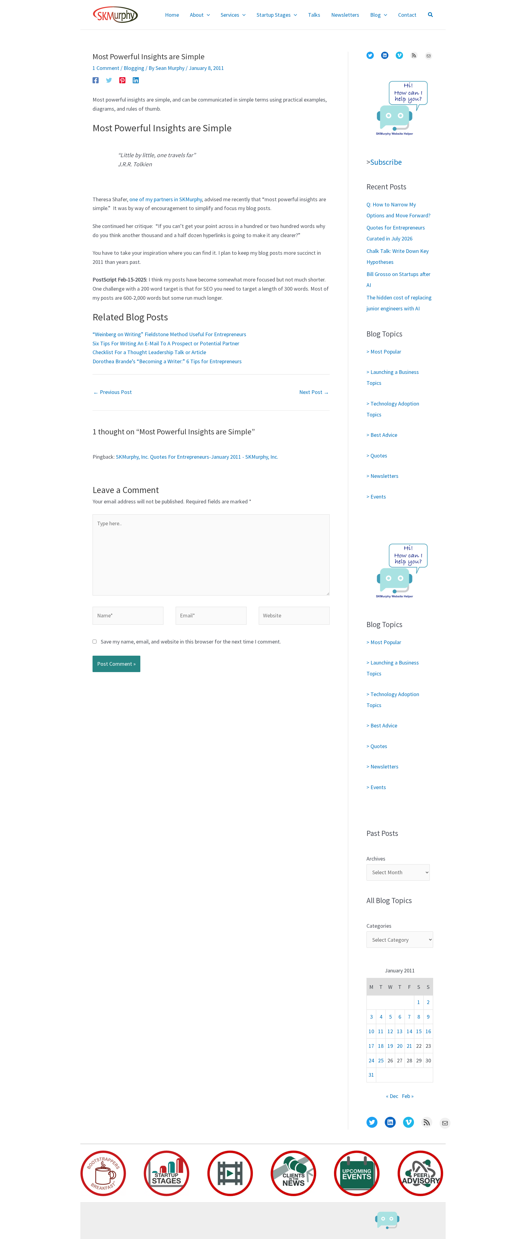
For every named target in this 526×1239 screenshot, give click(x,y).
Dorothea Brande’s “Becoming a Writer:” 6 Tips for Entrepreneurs (167, 361)
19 (390, 1045)
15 (419, 1031)
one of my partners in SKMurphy (165, 199)
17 (371, 1045)
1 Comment (106, 67)
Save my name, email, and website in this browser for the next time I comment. (191, 641)
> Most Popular (383, 351)
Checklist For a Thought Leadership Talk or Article (149, 352)
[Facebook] (96, 79)
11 (381, 1031)
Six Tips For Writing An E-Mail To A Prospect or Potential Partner (166, 343)
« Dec (392, 1095)
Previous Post (112, 391)
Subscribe (386, 162)
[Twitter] (109, 79)
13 (399, 1031)
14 (409, 1031)
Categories (378, 925)
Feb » (408, 1095)
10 (371, 1031)
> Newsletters (382, 475)
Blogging (134, 67)
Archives (375, 858)
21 (409, 1045)
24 (371, 1060)
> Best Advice (381, 434)
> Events (376, 496)
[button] (207, 15)
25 (381, 1060)
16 (428, 1031)
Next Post (314, 391)
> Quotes (376, 455)
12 (390, 1031)
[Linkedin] (136, 79)
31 (371, 1074)
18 (381, 1045)
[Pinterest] (122, 79)
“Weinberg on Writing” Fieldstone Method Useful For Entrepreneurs (169, 334)
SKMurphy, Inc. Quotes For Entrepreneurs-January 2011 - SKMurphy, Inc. (197, 456)
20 (399, 1045)
